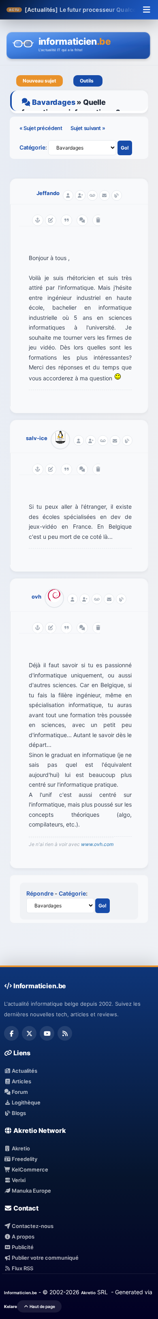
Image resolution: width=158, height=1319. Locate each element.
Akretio (20, 1148)
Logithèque (26, 1102)
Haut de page (42, 1306)
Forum (19, 1092)
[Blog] (116, 195)
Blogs (18, 1113)
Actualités (24, 1070)
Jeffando (48, 193)
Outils (88, 81)
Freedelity (24, 1159)
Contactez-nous (32, 1226)
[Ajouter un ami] (80, 195)
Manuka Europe (31, 1190)
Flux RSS (22, 1268)
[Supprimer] (98, 220)
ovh (36, 596)
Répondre (39, 893)
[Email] (104, 195)
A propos (22, 1236)
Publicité (22, 1247)
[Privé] (92, 195)
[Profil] (68, 195)
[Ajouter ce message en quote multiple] (82, 220)
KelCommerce (29, 1169)
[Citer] (66, 220)
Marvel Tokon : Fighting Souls (94, 9)
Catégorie (32, 147)
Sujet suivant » (87, 128)
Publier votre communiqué (45, 1257)
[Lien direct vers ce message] (37, 220)
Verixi (18, 1180)
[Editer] (50, 220)
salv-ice (36, 438)
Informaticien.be (20, 1292)
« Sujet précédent (41, 128)
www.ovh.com (97, 844)
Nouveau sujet (39, 81)
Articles (21, 1081)
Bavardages (53, 102)
